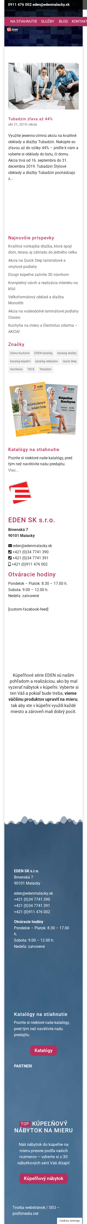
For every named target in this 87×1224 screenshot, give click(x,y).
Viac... (13, 470)
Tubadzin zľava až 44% (30, 119)
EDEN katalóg (43, 353)
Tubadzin (45, 369)
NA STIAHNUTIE (23, 21)
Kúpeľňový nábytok (43, 1178)
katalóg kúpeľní (20, 361)
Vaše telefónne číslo (23, 766)
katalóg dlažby (67, 353)
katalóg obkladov (46, 361)
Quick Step (70, 361)
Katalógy (43, 1050)
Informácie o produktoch (27, 776)
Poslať (18, 803)
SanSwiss (16, 369)
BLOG (63, 21)
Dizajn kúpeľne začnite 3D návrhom (38, 274)
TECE (31, 369)
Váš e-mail (15, 756)
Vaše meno (15, 746)
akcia (33, 124)
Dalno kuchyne (19, 353)
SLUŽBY (47, 21)
